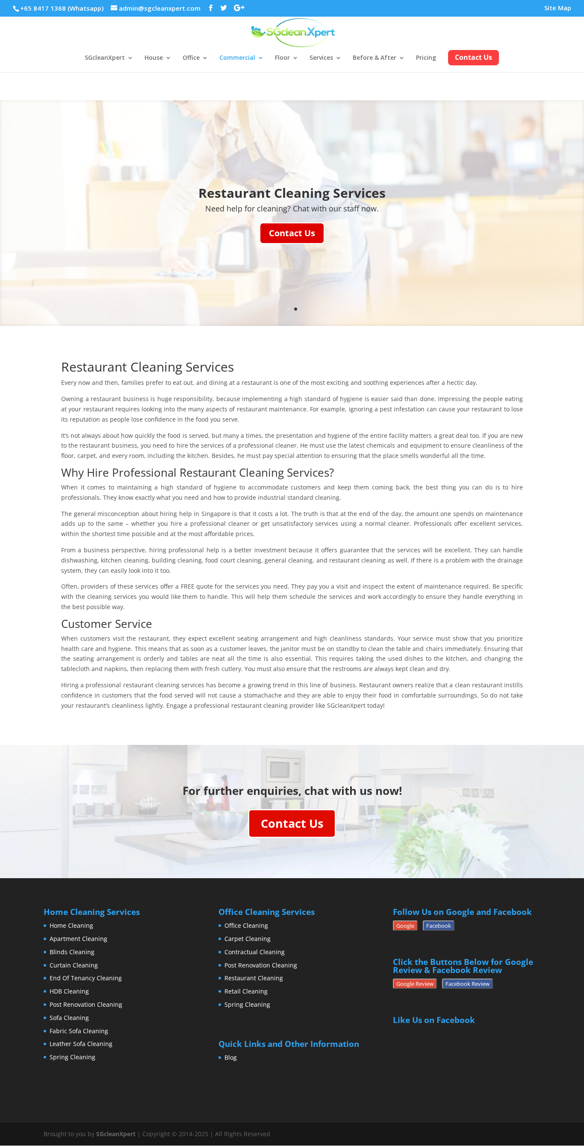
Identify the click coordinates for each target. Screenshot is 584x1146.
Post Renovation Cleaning (86, 1004)
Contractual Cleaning (254, 952)
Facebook (438, 925)
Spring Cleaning (72, 1057)
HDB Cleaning (69, 991)
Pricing (426, 58)
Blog (230, 1057)
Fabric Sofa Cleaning (79, 1031)
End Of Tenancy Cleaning (86, 978)
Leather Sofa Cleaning (81, 1044)
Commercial (237, 58)
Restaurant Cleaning (253, 978)
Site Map (557, 8)
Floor (282, 58)
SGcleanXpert (105, 58)
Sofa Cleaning (69, 1018)
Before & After (374, 58)
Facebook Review (467, 984)
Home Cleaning (71, 925)
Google (405, 925)
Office (191, 58)
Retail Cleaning (246, 991)
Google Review (415, 984)
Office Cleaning (246, 925)
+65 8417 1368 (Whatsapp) (61, 8)
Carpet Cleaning (247, 939)
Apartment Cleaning (78, 939)
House (154, 58)
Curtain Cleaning (74, 965)
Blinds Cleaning (72, 952)
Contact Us (292, 233)
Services (321, 58)
